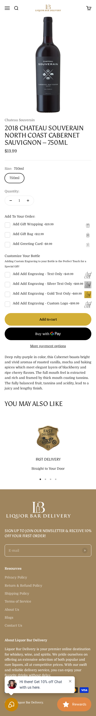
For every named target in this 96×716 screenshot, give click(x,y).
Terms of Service (18, 601)
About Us (12, 609)
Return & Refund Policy (23, 585)
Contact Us (13, 625)
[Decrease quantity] (11, 200)
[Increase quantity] (28, 200)
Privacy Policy (16, 577)
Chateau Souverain (20, 120)
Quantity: (12, 191)
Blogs (9, 617)
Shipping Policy (17, 593)
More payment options (48, 346)
